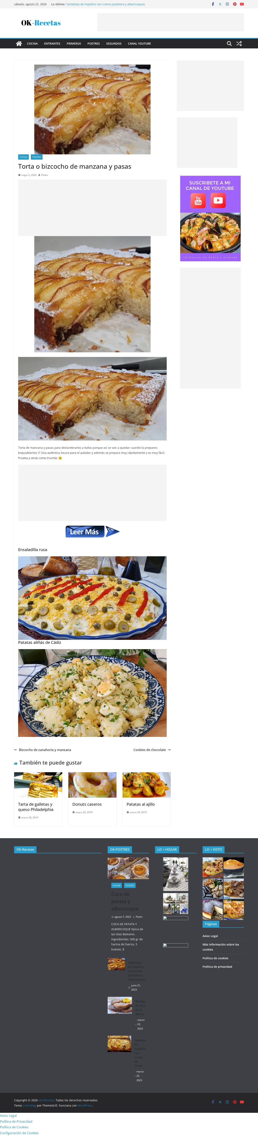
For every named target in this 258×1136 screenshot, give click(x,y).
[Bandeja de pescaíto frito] (213, 889)
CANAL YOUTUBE (139, 43)
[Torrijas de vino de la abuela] (120, 1015)
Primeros (74, 43)
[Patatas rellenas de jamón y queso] (234, 910)
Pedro (44, 175)
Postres (93, 43)
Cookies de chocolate (149, 750)
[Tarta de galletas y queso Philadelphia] (38, 775)
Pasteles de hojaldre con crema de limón (140, 1053)
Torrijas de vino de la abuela (140, 1007)
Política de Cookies (14, 1127)
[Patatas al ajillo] (147, 775)
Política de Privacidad (16, 1121)
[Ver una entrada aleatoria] (239, 43)
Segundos (114, 43)
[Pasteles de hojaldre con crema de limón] (119, 1060)
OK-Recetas (25, 849)
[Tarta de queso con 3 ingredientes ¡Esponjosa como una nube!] (213, 910)
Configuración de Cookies (19, 1133)
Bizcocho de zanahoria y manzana (45, 750)
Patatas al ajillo (141, 804)
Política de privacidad (217, 967)
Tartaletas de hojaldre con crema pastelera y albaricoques (105, 4)
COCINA (32, 43)
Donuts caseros (87, 804)
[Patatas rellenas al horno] (213, 867)
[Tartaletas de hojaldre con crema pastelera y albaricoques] (116, 976)
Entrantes (52, 43)
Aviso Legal (210, 936)
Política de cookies (215, 958)
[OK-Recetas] (19, 43)
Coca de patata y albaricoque (125, 901)
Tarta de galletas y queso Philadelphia (35, 806)
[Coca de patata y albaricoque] (128, 868)
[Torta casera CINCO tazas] (234, 867)
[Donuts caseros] (92, 775)
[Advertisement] (170, 22)
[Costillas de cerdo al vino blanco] (234, 889)
